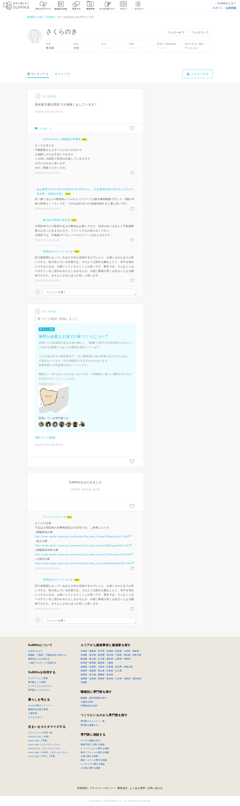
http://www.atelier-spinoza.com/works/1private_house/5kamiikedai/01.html (83, 563)
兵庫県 (109, 667)
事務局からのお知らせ (39, 659)
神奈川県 (137, 655)
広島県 (109, 671)
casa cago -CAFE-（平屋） (42, 756)
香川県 (92, 674)
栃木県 (92, 655)
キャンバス (62, 73)
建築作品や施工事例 (38, 709)
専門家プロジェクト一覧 (93, 721)
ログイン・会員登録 (224, 7)
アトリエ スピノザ (54, 516)
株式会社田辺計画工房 (56, 219)
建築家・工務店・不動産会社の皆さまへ (48, 655)
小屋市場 (32, 713)
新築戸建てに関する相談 (93, 744)
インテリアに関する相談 (93, 764)
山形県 (127, 651)
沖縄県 (84, 682)
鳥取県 (84, 671)
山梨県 (118, 659)
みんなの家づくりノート (40, 705)
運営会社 (122, 788)
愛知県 (101, 663)
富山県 (92, 659)
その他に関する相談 (90, 768)
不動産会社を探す (89, 705)
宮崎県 (127, 678)
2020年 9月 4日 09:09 (49, 444)
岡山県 (101, 671)
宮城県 (109, 651)
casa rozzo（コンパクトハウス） (45, 748)
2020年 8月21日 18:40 (85, 489)
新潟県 (84, 659)
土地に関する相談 (89, 756)
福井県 (109, 659)
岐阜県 (84, 663)
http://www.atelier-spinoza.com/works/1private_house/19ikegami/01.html (82, 545)
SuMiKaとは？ (35, 651)
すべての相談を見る (90, 740)
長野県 (127, 659)
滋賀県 (84, 667)
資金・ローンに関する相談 (94, 760)
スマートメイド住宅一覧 (40, 732)
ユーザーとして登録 (38, 678)
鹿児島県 (137, 678)
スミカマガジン (36, 717)
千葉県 (118, 655)
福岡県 (84, 678)
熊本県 (109, 678)
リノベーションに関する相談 (95, 748)
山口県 (118, 671)
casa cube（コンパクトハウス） (44, 744)
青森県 (92, 651)
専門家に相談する (93, 734)
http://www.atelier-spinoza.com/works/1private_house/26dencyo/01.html (82, 536)
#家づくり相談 (45, 437)
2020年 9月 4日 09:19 (49, 111)
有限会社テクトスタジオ (58, 251)
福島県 (136, 651)
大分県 (118, 678)
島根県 (92, 671)
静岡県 (92, 663)
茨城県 (84, 655)
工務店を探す (87, 702)
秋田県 (118, 651)
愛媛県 (101, 674)
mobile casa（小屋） (39, 736)
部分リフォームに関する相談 (95, 752)
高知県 (109, 674)
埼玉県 (109, 655)
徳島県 (84, 674)
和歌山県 (128, 667)
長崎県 (101, 678)
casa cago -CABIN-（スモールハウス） (48, 752)
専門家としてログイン (39, 690)
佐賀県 (92, 678)
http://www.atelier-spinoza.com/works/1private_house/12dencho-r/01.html (83, 554)
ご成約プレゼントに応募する (42, 663)
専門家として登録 (37, 682)
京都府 (92, 667)
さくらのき (49, 96)
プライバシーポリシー (102, 788)
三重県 (109, 663)
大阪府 (101, 667)
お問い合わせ (155, 788)
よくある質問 (137, 788)
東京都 (127, 655)
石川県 (101, 659)
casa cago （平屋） (38, 740)
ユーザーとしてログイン (40, 686)
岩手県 (101, 651)
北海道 (84, 651)
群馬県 (101, 655)
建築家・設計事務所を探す (94, 698)
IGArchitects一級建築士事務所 (62, 139)
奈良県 (118, 667)
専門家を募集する (89, 725)
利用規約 (82, 788)
